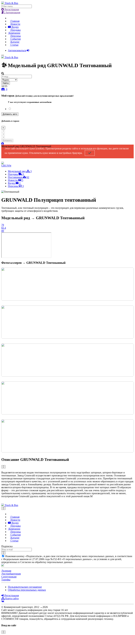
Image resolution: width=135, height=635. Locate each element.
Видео (15, 27)
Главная (14, 21)
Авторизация (12, 12)
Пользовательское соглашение (25, 586)
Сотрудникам (8, 576)
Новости (15, 24)
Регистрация (11, 9)
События (15, 38)
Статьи (14, 44)
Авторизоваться (17, 50)
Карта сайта (12, 598)
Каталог (15, 41)
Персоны (15, 35)
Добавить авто (10, 114)
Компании (14, 33)
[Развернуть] (3, 466)
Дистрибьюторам (11, 573)
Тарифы (5, 579)
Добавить (7, 140)
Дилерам (6, 570)
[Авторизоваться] (2, 143)
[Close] (3, 508)
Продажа (15, 30)
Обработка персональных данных (27, 589)
